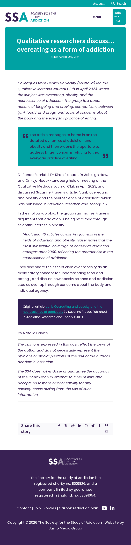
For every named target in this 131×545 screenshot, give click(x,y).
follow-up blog (42, 213)
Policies (49, 508)
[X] (66, 426)
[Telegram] (92, 426)
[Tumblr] (99, 426)
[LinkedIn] (79, 426)
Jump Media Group (65, 528)
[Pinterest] (106, 426)
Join (37, 508)
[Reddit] (72, 426)
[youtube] (104, 508)
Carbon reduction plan (78, 508)
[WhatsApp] (86, 426)
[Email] (106, 431)
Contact (24, 508)
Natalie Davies (35, 333)
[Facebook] (59, 426)
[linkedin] (112, 508)
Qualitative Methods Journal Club (46, 186)
